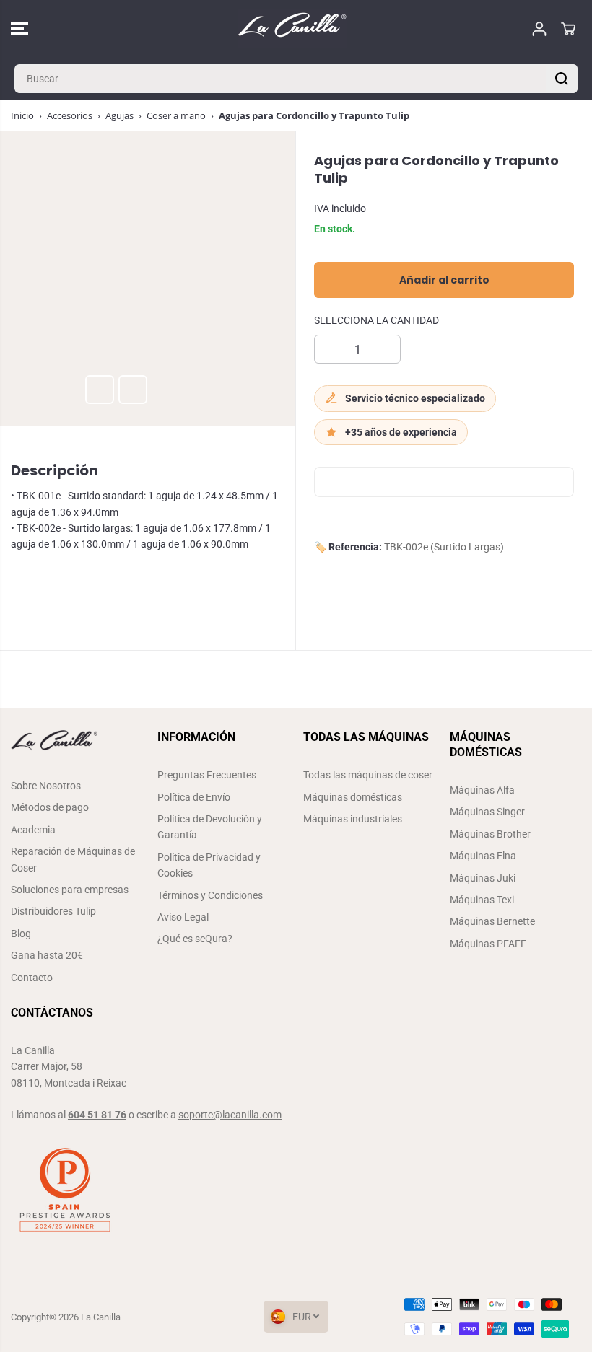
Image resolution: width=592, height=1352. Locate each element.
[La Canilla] (292, 28)
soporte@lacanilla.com (230, 1114)
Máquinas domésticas (352, 797)
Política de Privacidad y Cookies (209, 865)
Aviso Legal (183, 917)
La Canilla (101, 1317)
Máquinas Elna (483, 855)
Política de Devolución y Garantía (209, 826)
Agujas (119, 115)
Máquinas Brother (490, 834)
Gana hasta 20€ (47, 955)
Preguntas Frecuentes (206, 775)
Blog (21, 933)
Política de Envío (193, 797)
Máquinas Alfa (482, 790)
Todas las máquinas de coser (367, 775)
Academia (33, 829)
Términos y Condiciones (210, 895)
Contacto (32, 977)
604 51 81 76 (97, 1114)
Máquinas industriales (352, 819)
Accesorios (69, 115)
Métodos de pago (50, 807)
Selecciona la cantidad (376, 320)
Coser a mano (176, 115)
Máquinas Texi (482, 899)
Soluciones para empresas (70, 889)
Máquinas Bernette (492, 921)
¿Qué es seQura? (194, 938)
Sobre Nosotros (46, 785)
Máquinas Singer (487, 811)
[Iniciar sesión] (539, 29)
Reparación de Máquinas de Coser (73, 859)
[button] (19, 28)
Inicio (22, 115)
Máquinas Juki (482, 878)
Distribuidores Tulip (53, 911)
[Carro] (568, 29)
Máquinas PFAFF (488, 943)
